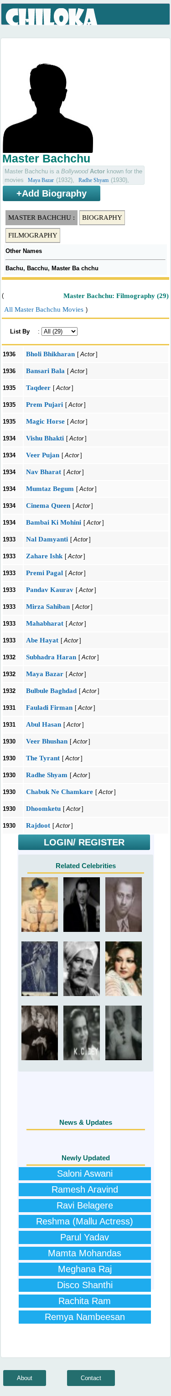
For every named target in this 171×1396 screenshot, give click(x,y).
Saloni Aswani (85, 1173)
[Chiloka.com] (52, 17)
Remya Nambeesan (85, 1317)
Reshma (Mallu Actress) (84, 1221)
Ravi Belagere (85, 1205)
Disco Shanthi (85, 1285)
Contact (91, 1378)
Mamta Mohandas (84, 1253)
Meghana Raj (85, 1269)
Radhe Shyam (93, 180)
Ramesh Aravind (85, 1189)
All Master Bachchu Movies (43, 309)
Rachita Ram (84, 1301)
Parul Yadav (84, 1237)
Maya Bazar (41, 180)
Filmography (32, 235)
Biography (102, 217)
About (24, 1378)
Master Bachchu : (41, 217)
